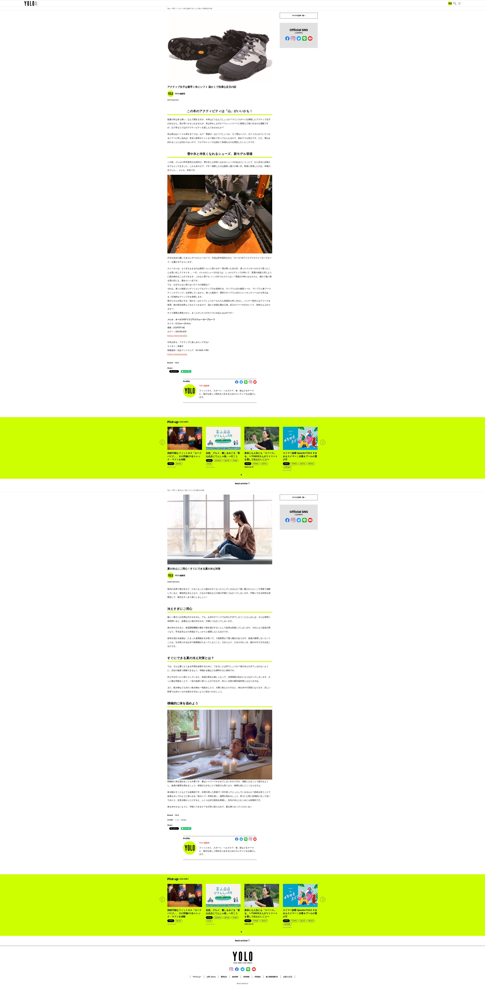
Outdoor (218, 460)
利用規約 (258, 977)
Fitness (255, 464)
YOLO (173, 8)
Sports (178, 464)
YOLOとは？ (197, 977)
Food (209, 464)
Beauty (310, 464)
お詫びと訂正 (287, 977)
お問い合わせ (211, 977)
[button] (162, 442)
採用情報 (246, 977)
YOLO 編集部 (204, 386)
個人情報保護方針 (272, 977)
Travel (235, 460)
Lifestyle (287, 467)
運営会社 (224, 977)
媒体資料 (235, 977)
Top (168, 8)
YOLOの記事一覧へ (298, 15)
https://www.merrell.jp (177, 335)
